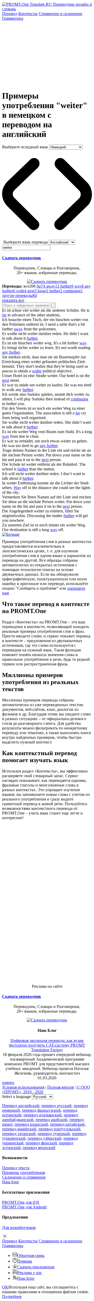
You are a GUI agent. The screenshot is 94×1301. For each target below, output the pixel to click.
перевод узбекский (44, 1138)
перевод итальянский (43, 1115)
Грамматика (12, 18)
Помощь (24, 1261)
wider (37, 371)
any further (11, 352)
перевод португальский (59, 1129)
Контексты (28, 13)
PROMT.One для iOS (20, 1202)
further (32, 338)
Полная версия (60, 1087)
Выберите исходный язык (25, 147)
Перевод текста (16, 1168)
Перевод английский (20, 1105)
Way (17, 487)
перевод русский (57, 1105)
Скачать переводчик (21, 258)
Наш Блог (26, 1278)
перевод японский (39, 1147)
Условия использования (23, 1087)
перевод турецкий (54, 1133)
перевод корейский (19, 1129)
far (4, 315)
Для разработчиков (19, 1227)
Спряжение (60, 13)
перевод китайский (67, 1124)
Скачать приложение (36, 1267)
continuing (79, 399)
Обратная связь (30, 1255)
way (82, 343)
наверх (8, 1082)
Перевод (9, 13)
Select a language (16, 1096)
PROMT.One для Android (24, 1207)
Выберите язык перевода (25, 242)
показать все (13, 300)
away (18, 329)
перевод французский (41, 1110)
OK (5, 1287)
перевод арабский (51, 1119)
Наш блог (10, 1182)
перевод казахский (31, 1124)
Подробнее (12, 1296)
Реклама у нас (29, 1272)
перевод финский (41, 1143)
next (5, 380)
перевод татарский (19, 1133)
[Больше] (11, 534)
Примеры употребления (23, 1172)
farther (27, 389)
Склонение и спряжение (24, 1177)
